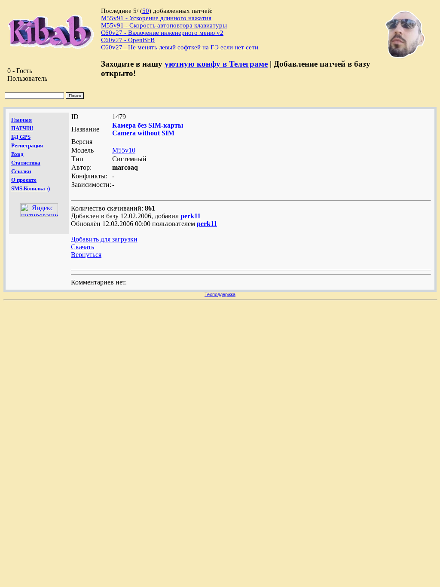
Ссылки (21, 171)
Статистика (25, 162)
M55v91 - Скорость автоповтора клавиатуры (164, 25)
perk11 (190, 216)
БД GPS (21, 137)
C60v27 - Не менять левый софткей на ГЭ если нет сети (179, 47)
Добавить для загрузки (104, 239)
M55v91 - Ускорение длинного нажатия (156, 18)
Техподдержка (220, 294)
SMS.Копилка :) (30, 188)
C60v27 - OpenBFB (128, 40)
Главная (21, 119)
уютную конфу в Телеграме (216, 63)
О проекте (24, 180)
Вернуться (86, 254)
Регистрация (27, 145)
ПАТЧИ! (22, 128)
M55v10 (123, 150)
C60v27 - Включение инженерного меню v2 (162, 32)
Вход (17, 154)
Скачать (82, 247)
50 (145, 10)
